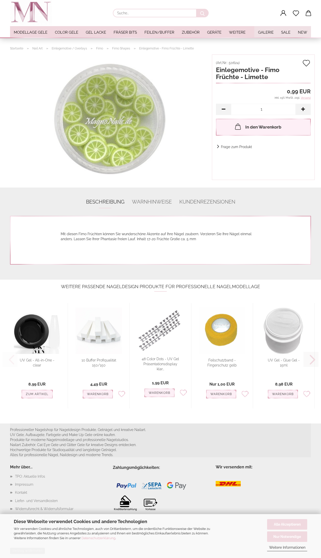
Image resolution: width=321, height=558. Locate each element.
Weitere (237, 32)
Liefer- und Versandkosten (36, 501)
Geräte (214, 32)
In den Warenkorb (263, 127)
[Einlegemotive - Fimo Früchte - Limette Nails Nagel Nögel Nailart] (109, 117)
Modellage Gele (30, 32)
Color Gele (66, 32)
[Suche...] (202, 13)
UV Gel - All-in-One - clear (37, 362)
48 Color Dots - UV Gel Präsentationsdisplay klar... (160, 364)
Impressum (24, 484)
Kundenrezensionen (207, 202)
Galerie (266, 32)
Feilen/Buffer (159, 32)
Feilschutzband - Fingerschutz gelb (222, 362)
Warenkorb (98, 394)
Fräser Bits (125, 32)
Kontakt (21, 492)
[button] (283, 13)
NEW (302, 32)
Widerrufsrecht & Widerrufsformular (44, 509)
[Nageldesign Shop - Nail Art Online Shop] (33, 12)
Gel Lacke (96, 32)
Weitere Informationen (287, 547)
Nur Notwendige (287, 537)
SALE (285, 32)
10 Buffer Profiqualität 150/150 (99, 362)
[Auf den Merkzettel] (122, 393)
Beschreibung (105, 202)
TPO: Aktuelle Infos (30, 476)
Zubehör (191, 32)
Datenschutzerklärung (98, 538)
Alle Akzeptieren (287, 524)
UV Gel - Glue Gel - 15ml (284, 362)
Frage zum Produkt (236, 147)
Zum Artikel (37, 394)
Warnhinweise (152, 202)
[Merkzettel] (296, 13)
